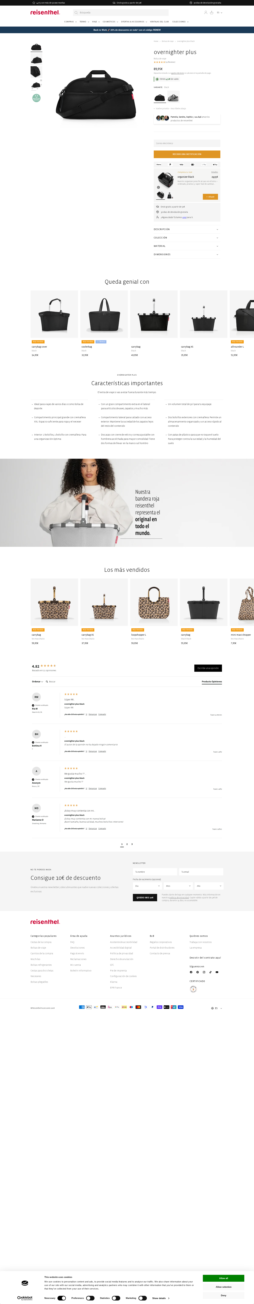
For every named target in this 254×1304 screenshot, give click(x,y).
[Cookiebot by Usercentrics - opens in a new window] (25, 1298)
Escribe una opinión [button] (208, 668)
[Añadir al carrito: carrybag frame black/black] (223, 621)
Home (156, 41)
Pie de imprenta (118, 970)
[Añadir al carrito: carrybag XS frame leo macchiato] (123, 621)
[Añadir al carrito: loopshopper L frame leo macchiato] (173, 621)
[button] (70, 23)
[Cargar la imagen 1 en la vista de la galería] (36, 46)
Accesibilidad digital (121, 947)
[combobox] (121, 12)
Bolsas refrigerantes (41, 965)
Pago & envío (77, 953)
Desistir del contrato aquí (205, 957)
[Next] (218, 319)
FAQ (72, 942)
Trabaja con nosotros (201, 942)
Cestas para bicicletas (42, 970)
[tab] (212, 682)
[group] (47, 666)
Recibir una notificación (187, 154)
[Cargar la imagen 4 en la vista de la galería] (36, 85)
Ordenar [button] (36, 681)
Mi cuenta (75, 965)
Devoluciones (77, 947)
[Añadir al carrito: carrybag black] (173, 333)
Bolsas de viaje (168, 41)
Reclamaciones (78, 959)
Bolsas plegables (39, 982)
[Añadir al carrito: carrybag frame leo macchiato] (73, 621)
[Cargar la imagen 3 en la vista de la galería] (36, 72)
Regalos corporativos (161, 942)
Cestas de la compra (41, 942)
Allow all (223, 1278)
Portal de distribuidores (162, 947)
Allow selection (224, 1287)
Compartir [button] (102, 714)
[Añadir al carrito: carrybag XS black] (223, 333)
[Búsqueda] (76, 12)
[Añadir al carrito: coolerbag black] (123, 333)
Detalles (214, 172)
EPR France (116, 987)
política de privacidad (179, 898)
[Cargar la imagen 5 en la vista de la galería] (36, 98)
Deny (223, 1295)
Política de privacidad (121, 953)
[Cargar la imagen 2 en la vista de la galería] (36, 59)
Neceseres (36, 976)
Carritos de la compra (42, 953)
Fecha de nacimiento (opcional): (147, 879)
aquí (184, 217)
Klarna (113, 982)
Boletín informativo (80, 970)
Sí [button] (86, 714)
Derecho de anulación (121, 959)
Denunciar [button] (93, 714)
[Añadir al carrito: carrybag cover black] (73, 333)
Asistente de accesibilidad (123, 942)
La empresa (196, 947)
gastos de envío (177, 73)
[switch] (90, 1298)
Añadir (210, 197)
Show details (159, 1298)
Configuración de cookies (123, 976)
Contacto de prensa (160, 953)
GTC (112, 965)
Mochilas (35, 959)
